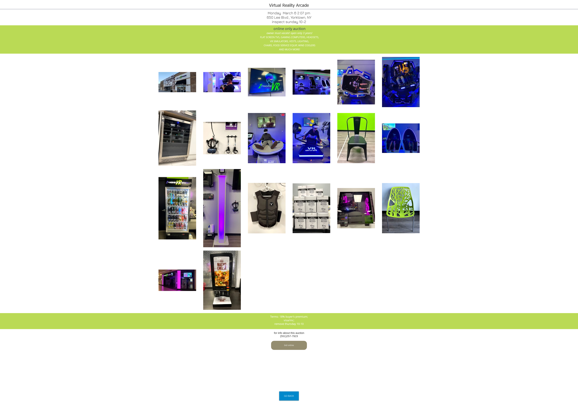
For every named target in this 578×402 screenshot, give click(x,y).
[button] (289, 345)
